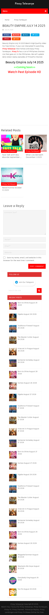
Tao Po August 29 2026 (27, 589)
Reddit (17, 38)
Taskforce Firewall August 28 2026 (28, 327)
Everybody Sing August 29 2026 (28, 579)
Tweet (36, 34)
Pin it (7, 38)
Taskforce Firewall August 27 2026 (28, 407)
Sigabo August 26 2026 (27, 474)
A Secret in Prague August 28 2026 (28, 350)
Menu (5, 11)
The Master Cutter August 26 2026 (28, 498)
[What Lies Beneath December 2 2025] (36, 143)
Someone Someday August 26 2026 (28, 521)
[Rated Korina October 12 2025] (12, 176)
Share (7, 34)
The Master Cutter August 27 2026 (28, 418)
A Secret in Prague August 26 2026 (28, 510)
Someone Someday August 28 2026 (28, 361)
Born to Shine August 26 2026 (27, 533)
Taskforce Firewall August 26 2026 (28, 487)
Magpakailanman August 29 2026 (28, 556)
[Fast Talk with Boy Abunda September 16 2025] (12, 143)
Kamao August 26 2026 (27, 543)
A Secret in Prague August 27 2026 (28, 430)
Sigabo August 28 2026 (27, 314)
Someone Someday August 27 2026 (28, 441)
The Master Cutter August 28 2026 (28, 338)
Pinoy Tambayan (9, 151)
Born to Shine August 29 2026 (27, 304)
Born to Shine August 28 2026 (27, 372)
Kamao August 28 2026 (27, 383)
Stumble (17, 34)
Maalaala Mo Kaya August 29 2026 (28, 567)
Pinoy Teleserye (24, 3)
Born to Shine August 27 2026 (27, 453)
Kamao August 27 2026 (27, 463)
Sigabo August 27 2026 (27, 394)
